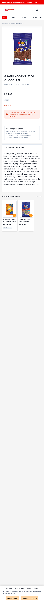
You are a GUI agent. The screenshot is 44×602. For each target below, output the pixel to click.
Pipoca (25, 17)
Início (3, 24)
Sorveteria (9, 24)
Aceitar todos (12, 598)
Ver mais (38, 196)
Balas (14, 17)
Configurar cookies (30, 598)
